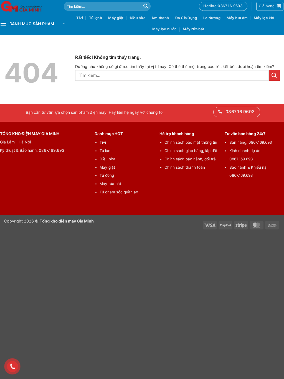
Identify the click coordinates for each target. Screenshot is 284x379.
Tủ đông (107, 175)
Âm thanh (160, 18)
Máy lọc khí (264, 18)
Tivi (79, 18)
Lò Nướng (211, 18)
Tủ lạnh (95, 18)
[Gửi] (145, 6)
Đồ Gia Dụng (186, 18)
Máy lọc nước (164, 29)
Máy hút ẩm (237, 18)
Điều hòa (137, 18)
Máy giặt (115, 18)
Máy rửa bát (193, 29)
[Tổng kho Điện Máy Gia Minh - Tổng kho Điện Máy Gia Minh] (27, 6)
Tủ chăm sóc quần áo (119, 192)
